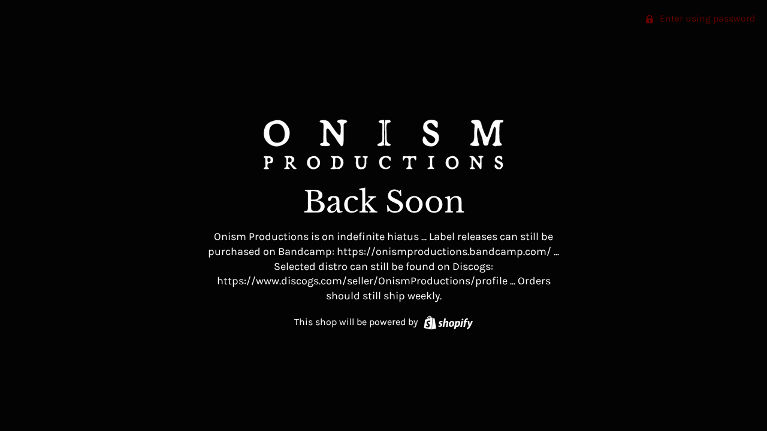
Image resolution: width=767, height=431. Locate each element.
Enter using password (706, 18)
